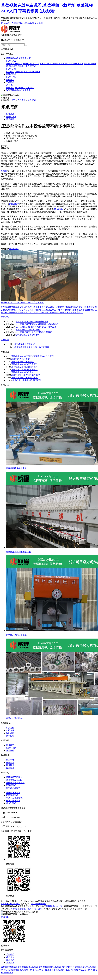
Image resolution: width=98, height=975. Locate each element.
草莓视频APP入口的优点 (22, 372)
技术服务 (36, 72)
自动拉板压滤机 (13, 801)
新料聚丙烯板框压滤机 (16, 635)
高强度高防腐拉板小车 (16, 468)
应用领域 (27, 72)
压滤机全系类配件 (14, 718)
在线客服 (5, 917)
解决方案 (10, 760)
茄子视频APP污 (69, 967)
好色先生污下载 (40, 970)
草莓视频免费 (15, 967)
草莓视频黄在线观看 (49, 64)
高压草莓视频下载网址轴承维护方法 (32, 321)
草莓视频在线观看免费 (32, 967)
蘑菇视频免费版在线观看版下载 (18, 970)
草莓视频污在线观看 (52, 967)
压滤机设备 (11, 74)
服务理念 (10, 765)
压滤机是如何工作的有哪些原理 (25, 375)
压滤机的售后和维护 (20, 359)
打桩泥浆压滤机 (76, 64)
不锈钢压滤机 (15, 66)
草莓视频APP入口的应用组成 (24, 370)
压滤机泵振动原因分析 (24, 344)
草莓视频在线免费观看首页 (18, 58)
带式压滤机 (59, 209)
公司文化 (19, 72)
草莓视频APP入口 (31, 64)
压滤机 (4, 171)
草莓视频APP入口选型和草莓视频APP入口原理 (32, 356)
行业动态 (10, 88)
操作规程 (10, 80)
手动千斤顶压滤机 (29, 66)
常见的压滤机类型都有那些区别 (26, 380)
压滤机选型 (11, 77)
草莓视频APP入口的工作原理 (24, 364)
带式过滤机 (11, 803)
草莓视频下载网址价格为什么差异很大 (31, 347)
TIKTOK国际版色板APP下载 (77, 970)
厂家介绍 (10, 72)
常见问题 (30, 88)
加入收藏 (5, 23)
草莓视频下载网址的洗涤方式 (24, 378)
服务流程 (10, 762)
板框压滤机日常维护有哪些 (27, 335)
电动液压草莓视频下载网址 (18, 552)
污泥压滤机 (63, 64)
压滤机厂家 (11, 69)
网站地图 (38, 23)
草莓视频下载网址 (14, 64)
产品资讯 (10, 85)
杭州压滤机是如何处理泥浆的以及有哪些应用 (36, 327)
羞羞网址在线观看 (55, 970)
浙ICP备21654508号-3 (10, 904)
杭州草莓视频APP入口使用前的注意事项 (34, 332)
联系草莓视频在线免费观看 (22, 23)
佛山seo (34, 904)
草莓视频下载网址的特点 (22, 362)
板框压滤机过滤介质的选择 (28, 329)
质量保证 (10, 768)
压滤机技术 (20, 88)
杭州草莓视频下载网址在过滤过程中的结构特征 (37, 324)
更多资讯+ (14, 249)
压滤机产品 (11, 61)
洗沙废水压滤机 (13, 793)
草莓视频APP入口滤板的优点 (24, 367)
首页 (13, 100)
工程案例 (10, 82)
